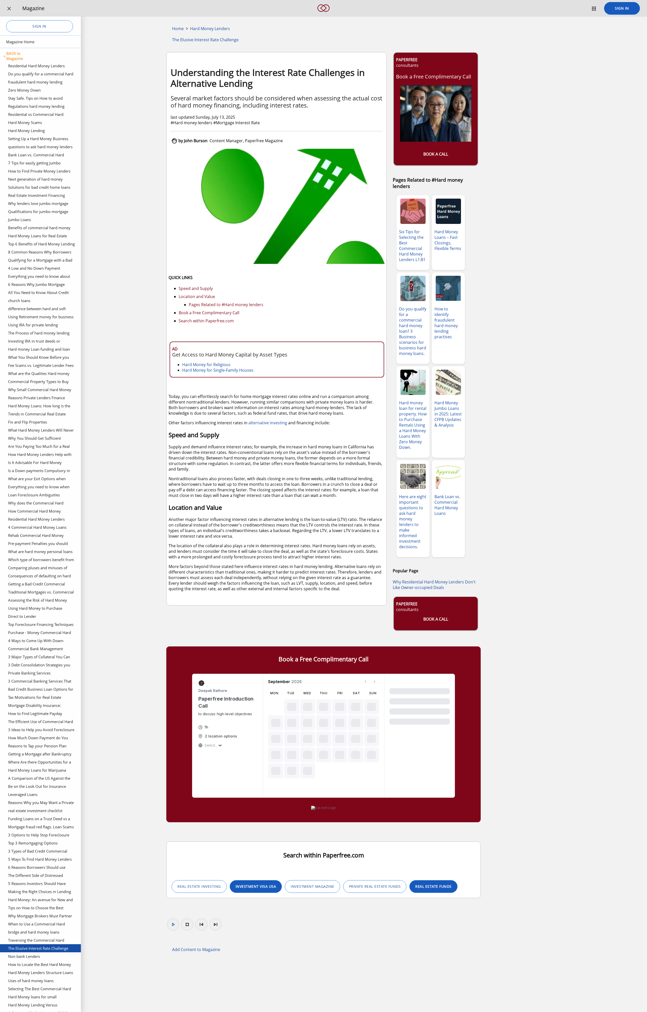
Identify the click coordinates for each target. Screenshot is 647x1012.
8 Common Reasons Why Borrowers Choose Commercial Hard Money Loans (39, 252)
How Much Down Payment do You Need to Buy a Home (38, 738)
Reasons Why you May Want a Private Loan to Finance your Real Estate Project (41, 803)
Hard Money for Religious (206, 364)
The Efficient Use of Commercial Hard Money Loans (40, 722)
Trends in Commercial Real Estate (37, 413)
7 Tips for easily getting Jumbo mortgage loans (34, 163)
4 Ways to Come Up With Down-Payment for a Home (36, 641)
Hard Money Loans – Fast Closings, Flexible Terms (447, 240)
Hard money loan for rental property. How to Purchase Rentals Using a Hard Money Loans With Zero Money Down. (413, 425)
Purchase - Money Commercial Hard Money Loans (39, 633)
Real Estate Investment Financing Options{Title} (36, 196)
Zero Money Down (24, 90)
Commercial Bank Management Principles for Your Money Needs (36, 649)
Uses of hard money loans (31, 980)
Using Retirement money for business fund (41, 317)
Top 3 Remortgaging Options (33, 843)
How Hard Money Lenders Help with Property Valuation (40, 455)
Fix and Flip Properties (27, 422)
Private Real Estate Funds (375, 886)
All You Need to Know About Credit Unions (38, 293)
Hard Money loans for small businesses (32, 997)
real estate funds (433, 886)
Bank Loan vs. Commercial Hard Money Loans (36, 155)
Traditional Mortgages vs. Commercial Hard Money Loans (41, 592)
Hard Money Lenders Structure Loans (40, 972)
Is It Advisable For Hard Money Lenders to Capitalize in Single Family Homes (40, 463)
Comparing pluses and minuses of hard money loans (37, 568)
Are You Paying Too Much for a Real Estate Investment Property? (39, 447)
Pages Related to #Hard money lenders (226, 304)
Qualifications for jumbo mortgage (38, 211)
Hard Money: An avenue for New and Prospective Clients (40, 900)
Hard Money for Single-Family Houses (217, 370)
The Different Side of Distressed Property (35, 876)
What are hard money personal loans (40, 551)
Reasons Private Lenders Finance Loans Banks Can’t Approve (36, 398)
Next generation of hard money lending (35, 180)
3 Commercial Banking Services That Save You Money (39, 682)
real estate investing (199, 886)
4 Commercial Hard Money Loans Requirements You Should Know (37, 528)
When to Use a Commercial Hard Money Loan (36, 924)
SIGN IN (622, 8)
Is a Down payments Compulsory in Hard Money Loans (39, 471)
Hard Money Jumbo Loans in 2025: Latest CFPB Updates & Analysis (448, 414)
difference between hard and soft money (37, 309)
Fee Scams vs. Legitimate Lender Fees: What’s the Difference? (41, 366)
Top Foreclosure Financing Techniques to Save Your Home (41, 625)
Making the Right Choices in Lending (39, 891)
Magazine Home (20, 41)
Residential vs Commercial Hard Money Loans (35, 115)
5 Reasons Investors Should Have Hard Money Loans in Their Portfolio (40, 884)
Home (178, 28)
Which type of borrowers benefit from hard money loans (41, 560)
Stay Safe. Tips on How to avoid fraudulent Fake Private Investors (36, 99)
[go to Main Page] (323, 14)
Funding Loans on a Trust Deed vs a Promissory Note (39, 819)
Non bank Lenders (24, 956)
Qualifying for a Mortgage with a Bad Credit (40, 261)
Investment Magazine (312, 886)
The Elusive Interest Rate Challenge (38, 948)
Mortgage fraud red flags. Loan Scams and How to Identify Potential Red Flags (41, 827)
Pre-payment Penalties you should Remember (38, 544)
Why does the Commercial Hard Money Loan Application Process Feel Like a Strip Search (40, 503)
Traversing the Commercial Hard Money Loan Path (36, 941)
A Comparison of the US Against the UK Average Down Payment (39, 779)
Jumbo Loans (19, 219)
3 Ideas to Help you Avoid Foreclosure (41, 729)
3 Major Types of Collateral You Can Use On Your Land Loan (39, 657)
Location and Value (197, 296)
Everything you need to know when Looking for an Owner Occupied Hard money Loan (40, 487)
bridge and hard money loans (33, 932)
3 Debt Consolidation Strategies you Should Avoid (39, 665)
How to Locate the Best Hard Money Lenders (39, 965)
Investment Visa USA (256, 886)
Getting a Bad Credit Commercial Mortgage (36, 584)
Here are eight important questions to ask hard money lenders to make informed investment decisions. (412, 522)
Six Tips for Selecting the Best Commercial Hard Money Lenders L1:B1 (412, 245)
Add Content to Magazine (196, 949)
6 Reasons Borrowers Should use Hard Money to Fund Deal (36, 868)
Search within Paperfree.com (206, 321)
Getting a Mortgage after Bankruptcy (40, 753)
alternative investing (267, 423)
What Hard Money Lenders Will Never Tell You (41, 431)
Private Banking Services (29, 673)
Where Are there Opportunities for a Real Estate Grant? (39, 763)
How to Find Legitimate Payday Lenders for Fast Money (35, 714)
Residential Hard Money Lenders (36, 65)
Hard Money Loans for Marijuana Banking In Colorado (37, 771)
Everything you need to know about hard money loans (39, 277)
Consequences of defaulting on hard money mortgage (39, 576)
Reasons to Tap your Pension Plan (37, 745)
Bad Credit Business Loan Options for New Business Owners (40, 690)
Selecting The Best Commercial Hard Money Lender (39, 989)
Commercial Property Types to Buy (38, 381)
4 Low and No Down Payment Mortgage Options (34, 269)
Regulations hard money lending (36, 106)
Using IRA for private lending (33, 324)
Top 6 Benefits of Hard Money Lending (41, 243)
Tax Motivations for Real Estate (34, 697)
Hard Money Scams (25, 122)
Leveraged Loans (22, 794)
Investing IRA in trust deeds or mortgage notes (34, 342)
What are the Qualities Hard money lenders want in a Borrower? (39, 374)
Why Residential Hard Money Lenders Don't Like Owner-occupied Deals (434, 584)
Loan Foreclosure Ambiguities (34, 494)
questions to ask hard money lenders (40, 146)
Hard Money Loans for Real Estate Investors (37, 236)
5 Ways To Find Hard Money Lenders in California (40, 860)
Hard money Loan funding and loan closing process (39, 350)
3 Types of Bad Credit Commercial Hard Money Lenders (37, 852)
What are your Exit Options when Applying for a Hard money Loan (37, 479)
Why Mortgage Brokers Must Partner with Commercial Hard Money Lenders (40, 916)
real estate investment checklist (35, 810)
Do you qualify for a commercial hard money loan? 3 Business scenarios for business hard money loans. (41, 74)
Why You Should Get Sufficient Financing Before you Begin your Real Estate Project (40, 439)
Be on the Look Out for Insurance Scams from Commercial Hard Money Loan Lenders (41, 787)
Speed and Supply (196, 288)
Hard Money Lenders (210, 28)
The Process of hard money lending (39, 332)
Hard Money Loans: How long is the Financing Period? (39, 406)
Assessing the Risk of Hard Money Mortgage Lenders (37, 601)
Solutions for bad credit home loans (39, 187)
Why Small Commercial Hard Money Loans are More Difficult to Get (39, 390)
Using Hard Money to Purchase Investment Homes (35, 609)
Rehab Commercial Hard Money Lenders (36, 536)
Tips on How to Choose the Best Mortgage (35, 908)
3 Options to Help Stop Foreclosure (38, 834)
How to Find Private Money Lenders (39, 171)
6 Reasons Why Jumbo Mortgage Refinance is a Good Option (36, 285)
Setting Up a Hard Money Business (38, 138)
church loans (19, 300)
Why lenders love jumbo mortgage (38, 203)
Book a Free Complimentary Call (209, 312)
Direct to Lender (22, 616)
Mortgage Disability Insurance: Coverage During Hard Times (34, 706)
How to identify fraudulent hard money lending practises (446, 323)
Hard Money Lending (26, 130)
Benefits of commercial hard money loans (39, 228)
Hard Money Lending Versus (32, 1004)
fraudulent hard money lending (35, 82)
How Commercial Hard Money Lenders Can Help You (34, 512)
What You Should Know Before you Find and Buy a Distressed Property (39, 358)
